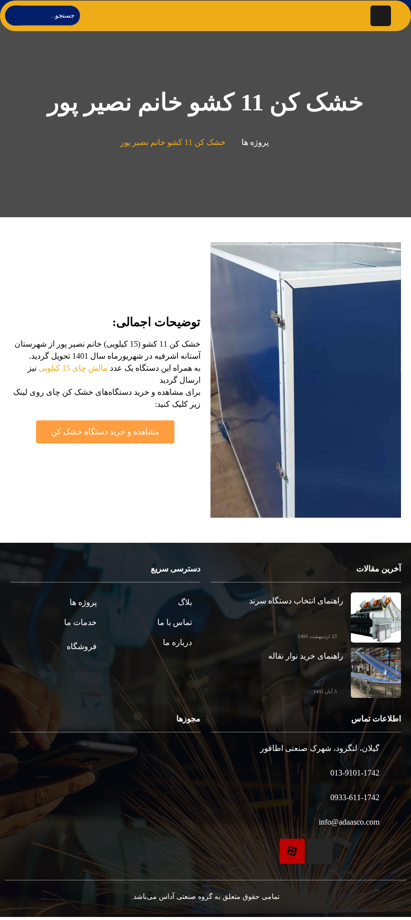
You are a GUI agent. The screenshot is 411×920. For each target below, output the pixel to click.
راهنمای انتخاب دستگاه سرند (296, 600)
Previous (380, 380)
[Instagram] (319, 851)
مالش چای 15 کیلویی (73, 368)
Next (231, 380)
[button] (105, 431)
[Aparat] (292, 851)
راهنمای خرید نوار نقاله (305, 656)
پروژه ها (255, 142)
